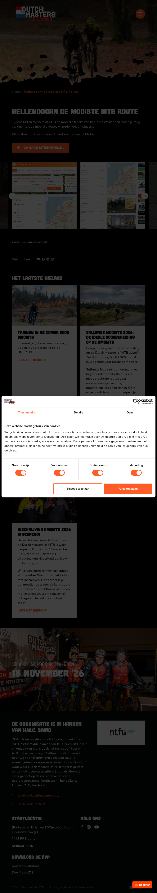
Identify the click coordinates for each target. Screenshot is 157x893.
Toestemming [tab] (27, 412)
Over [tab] (130, 412)
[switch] (59, 473)
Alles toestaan (128, 488)
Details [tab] (78, 412)
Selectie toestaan (77, 488)
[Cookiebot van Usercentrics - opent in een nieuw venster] (136, 401)
